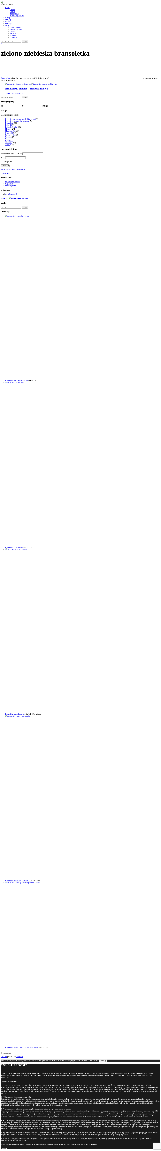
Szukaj (24, 97)
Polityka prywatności (17, 16)
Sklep (7, 25)
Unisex (7, 139)
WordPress (19, 1057)
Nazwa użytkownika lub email (11, 153)
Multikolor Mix (10, 131)
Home (7, 8)
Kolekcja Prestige (16, 27)
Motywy (8, 20)
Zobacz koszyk (6, 173)
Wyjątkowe (9, 141)
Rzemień (13, 35)
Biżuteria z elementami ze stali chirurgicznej (20, 119)
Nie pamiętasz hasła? (8, 169)
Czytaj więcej (93, 1061)
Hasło (3, 157)
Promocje (8, 23)
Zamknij (4, 1148)
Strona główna (6, 78)
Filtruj (45, 106)
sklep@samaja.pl (11, 194)
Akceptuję (103, 1061)
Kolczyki (8, 125)
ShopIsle (4, 1057)
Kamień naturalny (16, 29)
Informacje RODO (11, 186)
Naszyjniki (13, 33)
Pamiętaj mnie (8, 162)
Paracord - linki (10, 135)
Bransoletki (9, 123)
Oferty (7, 22)
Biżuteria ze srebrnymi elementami (17, 121)
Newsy (7, 18)
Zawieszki (13, 37)
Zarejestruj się (20, 169)
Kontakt (12, 10)
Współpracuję (14, 14)
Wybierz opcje (20, 93)
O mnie (12, 12)
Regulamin (9, 184)
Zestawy (13, 31)
